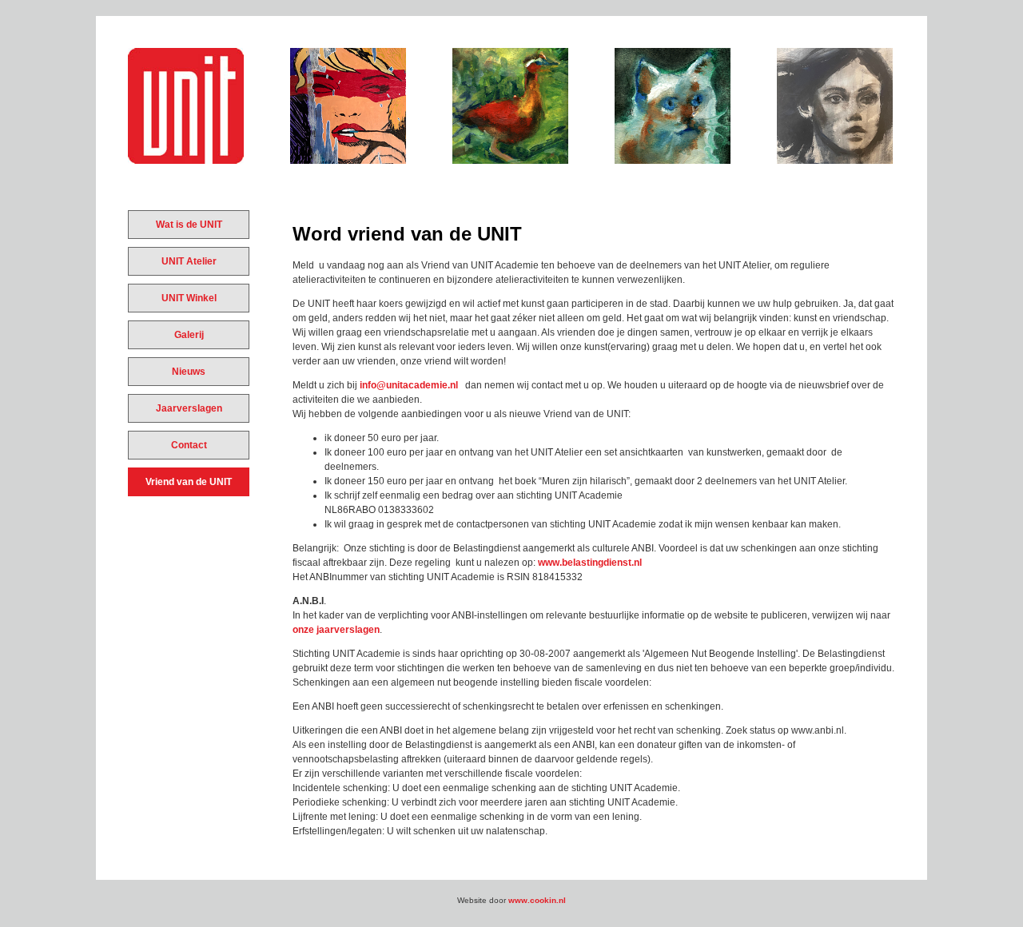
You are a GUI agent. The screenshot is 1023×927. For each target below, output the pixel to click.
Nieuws (188, 371)
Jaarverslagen (189, 408)
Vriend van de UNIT (188, 481)
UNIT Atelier (189, 261)
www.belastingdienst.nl (590, 562)
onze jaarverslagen (336, 629)
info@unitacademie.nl (409, 385)
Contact (189, 445)
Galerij (189, 334)
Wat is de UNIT (189, 224)
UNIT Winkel (189, 298)
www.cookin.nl (537, 900)
